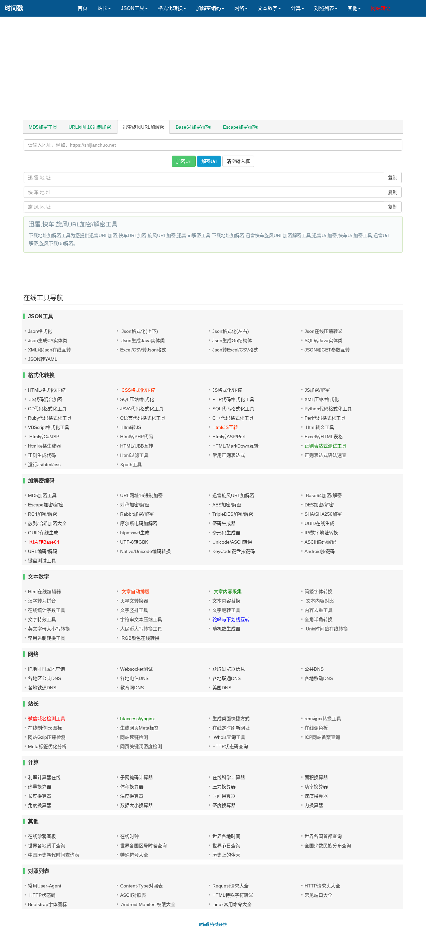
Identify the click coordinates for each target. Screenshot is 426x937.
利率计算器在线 (44, 777)
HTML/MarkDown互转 (235, 446)
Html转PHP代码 (136, 436)
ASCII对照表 (133, 895)
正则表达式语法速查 (325, 455)
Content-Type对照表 (141, 885)
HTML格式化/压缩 (47, 390)
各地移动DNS (319, 678)
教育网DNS (132, 687)
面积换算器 (316, 777)
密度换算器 (224, 805)
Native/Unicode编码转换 (145, 551)
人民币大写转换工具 (141, 628)
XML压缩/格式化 (322, 399)
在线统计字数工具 (46, 610)
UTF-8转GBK (134, 542)
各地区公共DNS (44, 678)
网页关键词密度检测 (141, 746)
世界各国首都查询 (323, 836)
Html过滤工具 (134, 455)
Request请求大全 (230, 885)
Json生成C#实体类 (47, 340)
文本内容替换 (226, 600)
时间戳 (14, 8)
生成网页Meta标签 (139, 728)
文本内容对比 (319, 600)
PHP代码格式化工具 (233, 399)
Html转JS (130, 427)
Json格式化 (40, 331)
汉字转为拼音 (42, 600)
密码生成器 (224, 523)
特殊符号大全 (134, 855)
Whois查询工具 (228, 737)
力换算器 (314, 805)
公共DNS (314, 669)
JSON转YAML (42, 359)
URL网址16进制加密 (90, 127)
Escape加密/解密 (241, 127)
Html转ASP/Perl (228, 436)
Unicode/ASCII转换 (232, 542)
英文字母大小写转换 (49, 628)
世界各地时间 (226, 836)
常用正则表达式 (228, 455)
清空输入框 (238, 161)
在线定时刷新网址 (231, 728)
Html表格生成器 (44, 446)
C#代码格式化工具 (47, 408)
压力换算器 (224, 786)
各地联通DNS (226, 678)
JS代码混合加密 (45, 399)
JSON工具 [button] (132, 8)
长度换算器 (39, 796)
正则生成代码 (42, 455)
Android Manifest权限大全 (147, 904)
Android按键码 (320, 551)
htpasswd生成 (134, 532)
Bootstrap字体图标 (47, 904)
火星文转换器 (134, 600)
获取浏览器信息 (228, 669)
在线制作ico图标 (45, 728)
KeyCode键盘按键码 (233, 551)
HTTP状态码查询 (230, 746)
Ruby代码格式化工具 (50, 418)
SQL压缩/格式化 (137, 399)
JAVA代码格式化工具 (141, 408)
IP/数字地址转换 (321, 532)
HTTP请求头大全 (322, 885)
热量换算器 (39, 786)
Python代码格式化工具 (328, 408)
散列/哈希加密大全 (47, 523)
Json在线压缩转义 (323, 331)
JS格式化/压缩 (227, 390)
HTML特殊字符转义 (232, 895)
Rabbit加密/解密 (137, 514)
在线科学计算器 (228, 777)
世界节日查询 (226, 845)
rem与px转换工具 (323, 718)
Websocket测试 (136, 669)
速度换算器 (316, 796)
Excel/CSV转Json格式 (143, 349)
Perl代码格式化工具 (325, 418)
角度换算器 (39, 805)
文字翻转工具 (226, 610)
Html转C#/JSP (43, 436)
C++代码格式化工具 (233, 418)
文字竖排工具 (134, 610)
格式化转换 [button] (170, 8)
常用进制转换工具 (46, 638)
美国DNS (221, 687)
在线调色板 (316, 728)
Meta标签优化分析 (47, 746)
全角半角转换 (318, 619)
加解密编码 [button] (208, 8)
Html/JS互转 (225, 427)
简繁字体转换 (318, 591)
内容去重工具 (318, 610)
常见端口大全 (318, 895)
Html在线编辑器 (44, 591)
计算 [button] (296, 8)
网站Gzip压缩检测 (47, 737)
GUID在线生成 (43, 532)
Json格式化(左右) (230, 331)
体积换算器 (131, 786)
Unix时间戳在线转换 (326, 628)
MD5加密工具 (43, 127)
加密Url (183, 161)
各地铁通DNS (42, 687)
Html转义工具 (319, 427)
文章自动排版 (134, 591)
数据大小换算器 (136, 805)
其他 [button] (352, 8)
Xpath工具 (131, 464)
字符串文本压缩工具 (141, 619)
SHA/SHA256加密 (323, 514)
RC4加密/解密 (42, 514)
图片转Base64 (43, 542)
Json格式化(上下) (139, 331)
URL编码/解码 (42, 551)
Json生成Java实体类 (142, 340)
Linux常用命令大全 (232, 904)
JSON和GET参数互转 (327, 349)
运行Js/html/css (44, 464)
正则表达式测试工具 (325, 446)
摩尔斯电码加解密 (138, 523)
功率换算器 (316, 786)
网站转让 (381, 8)
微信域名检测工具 (46, 718)
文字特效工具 (42, 619)
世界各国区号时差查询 (143, 845)
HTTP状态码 (42, 895)
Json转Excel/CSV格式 (235, 349)
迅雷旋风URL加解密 (143, 127)
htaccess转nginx (137, 718)
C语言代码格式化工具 (142, 418)
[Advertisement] (213, 69)
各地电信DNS (134, 678)
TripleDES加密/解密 (232, 514)
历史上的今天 (226, 855)
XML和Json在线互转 (49, 349)
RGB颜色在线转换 (139, 638)
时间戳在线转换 (213, 924)
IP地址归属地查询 (46, 669)
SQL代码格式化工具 (233, 408)
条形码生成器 (226, 532)
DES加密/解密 (319, 504)
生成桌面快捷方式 (231, 718)
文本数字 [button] (268, 8)
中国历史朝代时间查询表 (53, 855)
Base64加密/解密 (194, 127)
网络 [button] (239, 8)
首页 (83, 8)
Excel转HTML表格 (324, 436)
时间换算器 (224, 796)
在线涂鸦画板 (42, 836)
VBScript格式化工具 (48, 427)
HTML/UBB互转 (136, 446)
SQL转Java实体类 (323, 340)
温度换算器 (131, 796)
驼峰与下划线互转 (231, 619)
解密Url (209, 161)
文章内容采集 (227, 591)
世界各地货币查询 (46, 845)
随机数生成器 (226, 628)
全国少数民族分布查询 (328, 845)
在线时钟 (129, 836)
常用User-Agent (44, 885)
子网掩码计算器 (136, 777)
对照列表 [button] (324, 8)
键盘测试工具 (42, 560)
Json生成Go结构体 (232, 340)
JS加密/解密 (317, 390)
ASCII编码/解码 (320, 542)
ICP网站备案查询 (322, 737)
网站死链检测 (134, 737)
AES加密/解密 (226, 504)
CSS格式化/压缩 (137, 390)
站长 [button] (102, 8)
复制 (392, 177)
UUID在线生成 (319, 523)
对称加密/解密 (134, 504)
